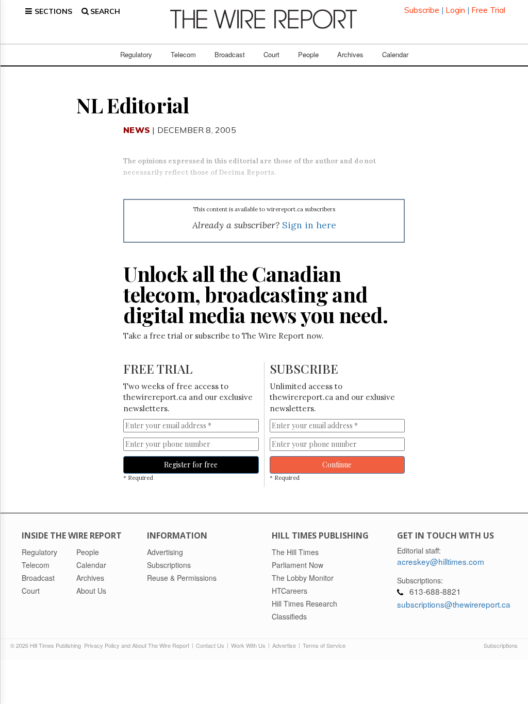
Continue (337, 465)
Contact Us (210, 645)
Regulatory (136, 54)
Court (271, 54)
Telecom (183, 54)
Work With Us (248, 645)
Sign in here (309, 225)
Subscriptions (501, 645)
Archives (350, 54)
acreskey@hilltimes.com (440, 561)
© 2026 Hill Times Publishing (47, 645)
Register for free (191, 465)
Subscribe (421, 10)
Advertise (284, 645)
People (308, 54)
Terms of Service (324, 645)
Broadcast (229, 54)
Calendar (395, 54)
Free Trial (488, 10)
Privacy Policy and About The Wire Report (136, 645)
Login (455, 10)
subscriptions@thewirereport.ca (453, 604)
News (136, 130)
